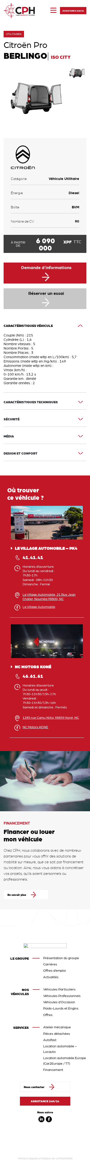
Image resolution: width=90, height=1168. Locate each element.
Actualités (51, 977)
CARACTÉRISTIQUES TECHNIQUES (31, 402)
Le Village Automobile (39, 607)
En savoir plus (16, 895)
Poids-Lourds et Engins (60, 1008)
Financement (53, 1070)
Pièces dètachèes (56, 1033)
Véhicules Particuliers (59, 989)
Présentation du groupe (61, 958)
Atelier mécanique (57, 1027)
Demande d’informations (46, 267)
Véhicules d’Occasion (59, 1002)
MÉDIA (9, 436)
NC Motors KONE (35, 727)
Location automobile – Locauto (60, 1049)
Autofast (49, 1040)
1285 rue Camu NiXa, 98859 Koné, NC (51, 717)
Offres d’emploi (54, 970)
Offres (48, 1015)
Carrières (50, 964)
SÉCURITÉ (11, 419)
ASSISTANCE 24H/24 (73, 10)
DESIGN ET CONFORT (20, 453)
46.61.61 (33, 676)
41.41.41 (33, 557)
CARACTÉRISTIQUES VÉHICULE (28, 325)
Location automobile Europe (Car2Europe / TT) (64, 1060)
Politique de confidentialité (56, 1158)
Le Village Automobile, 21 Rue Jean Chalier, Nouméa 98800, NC (49, 596)
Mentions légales (28, 1158)
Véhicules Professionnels (62, 996)
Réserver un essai (46, 293)
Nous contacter (34, 1087)
